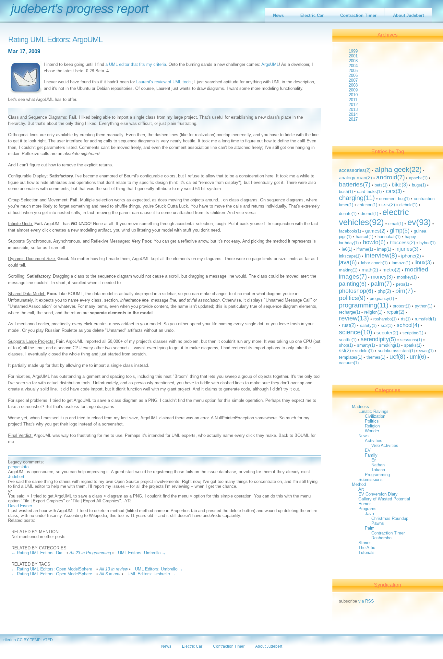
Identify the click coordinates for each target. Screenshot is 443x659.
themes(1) (375, 357)
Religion (372, 426)
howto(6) (374, 242)
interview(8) (381, 255)
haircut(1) (364, 236)
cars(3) (394, 191)
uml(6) (418, 356)
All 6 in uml (109, 573)
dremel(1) (369, 213)
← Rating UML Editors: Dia (36, 552)
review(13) (354, 318)
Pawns (377, 523)
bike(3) (400, 184)
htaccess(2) (402, 242)
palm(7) (381, 283)
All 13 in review (113, 569)
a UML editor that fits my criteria (135, 64)
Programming (377, 474)
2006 (353, 75)
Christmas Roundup (389, 518)
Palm (370, 528)
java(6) (348, 262)
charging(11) (357, 197)
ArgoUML (270, 64)
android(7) (390, 177)
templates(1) (350, 357)
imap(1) (384, 249)
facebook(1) (350, 231)
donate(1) (347, 213)
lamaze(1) (401, 262)
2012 (353, 104)
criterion (9, 640)
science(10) (355, 332)
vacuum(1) (349, 362)
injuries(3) (406, 249)
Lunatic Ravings (373, 411)
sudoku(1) (364, 350)
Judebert (16, 476)
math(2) (370, 269)
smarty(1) (366, 345)
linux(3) (423, 262)
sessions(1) (411, 339)
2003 (353, 60)
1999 (353, 51)
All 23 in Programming (90, 552)
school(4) (408, 325)
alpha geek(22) (398, 169)
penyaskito (18, 466)
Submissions (370, 479)
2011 (353, 99)
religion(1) (373, 312)
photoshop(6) (356, 291)
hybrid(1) (427, 242)
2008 (353, 85)
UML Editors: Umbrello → (142, 552)
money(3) (382, 277)
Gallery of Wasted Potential (384, 499)
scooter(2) (387, 332)
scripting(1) (412, 332)
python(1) (423, 306)
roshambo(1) (385, 319)
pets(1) (402, 284)
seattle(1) (347, 339)
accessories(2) (355, 170)
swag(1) (426, 350)
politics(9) (352, 297)
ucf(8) (397, 356)
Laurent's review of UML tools (164, 81)
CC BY (23, 640)
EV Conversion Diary (378, 494)
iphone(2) (411, 255)
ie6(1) (347, 249)
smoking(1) (389, 345)
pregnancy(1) (382, 298)
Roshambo (381, 537)
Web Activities (384, 445)
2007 (353, 80)
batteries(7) (354, 184)
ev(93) (419, 222)
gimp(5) (400, 230)
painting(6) (352, 284)
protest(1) (402, 306)
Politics (372, 421)
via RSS (366, 601)
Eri (374, 460)
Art (361, 489)
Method (359, 484)
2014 (353, 114)
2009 (353, 90)
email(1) (395, 223)
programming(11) (364, 305)
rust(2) (349, 325)
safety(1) (368, 325)
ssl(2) (345, 350)
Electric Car (312, 15)
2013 (353, 109)
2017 (353, 119)
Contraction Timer (358, 15)
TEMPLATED (41, 640)
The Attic (366, 547)
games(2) (375, 231)
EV (368, 450)
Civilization (375, 416)
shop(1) (346, 345)
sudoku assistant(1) (396, 350)
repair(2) (395, 312)
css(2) (388, 204)
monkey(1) (407, 277)
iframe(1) (364, 249)
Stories (365, 542)
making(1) (348, 270)
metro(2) (391, 269)
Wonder (372, 430)
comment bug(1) (394, 198)
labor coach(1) (374, 262)
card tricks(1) (369, 191)
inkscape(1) (350, 256)
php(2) (384, 291)
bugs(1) (419, 185)
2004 (353, 65)
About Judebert (408, 15)
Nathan (378, 464)
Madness (360, 406)
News (278, 15)
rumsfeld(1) (425, 319)
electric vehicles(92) (374, 217)
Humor (364, 503)
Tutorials (366, 552)
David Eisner (20, 505)
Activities (373, 440)
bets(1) (381, 185)
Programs (367, 508)
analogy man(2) (355, 177)
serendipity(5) (378, 339)
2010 (353, 94)
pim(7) (404, 290)
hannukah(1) (389, 236)
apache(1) (418, 177)
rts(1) (406, 319)
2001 (353, 56)
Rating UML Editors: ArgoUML (55, 39)
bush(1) (346, 191)
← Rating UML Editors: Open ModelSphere (51, 569)
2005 (353, 70)
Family (371, 455)
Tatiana (378, 469)
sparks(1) (413, 345)
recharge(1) (349, 312)
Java (369, 513)
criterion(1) (367, 204)
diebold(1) (408, 204)
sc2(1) (386, 325)
